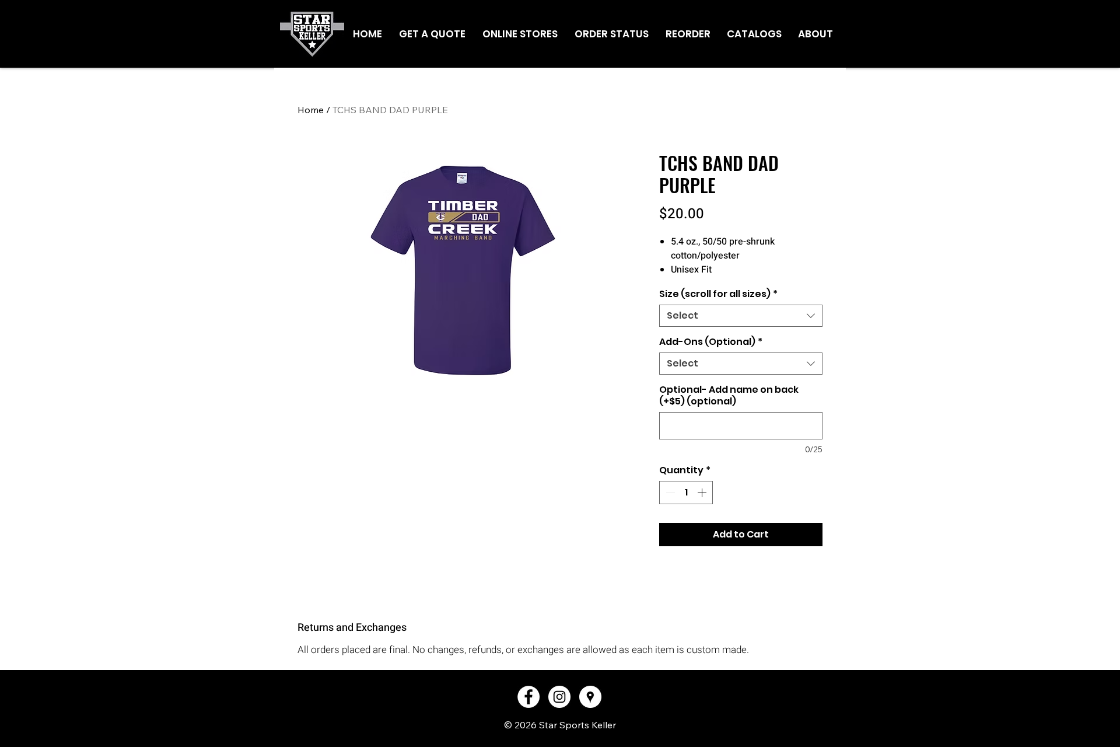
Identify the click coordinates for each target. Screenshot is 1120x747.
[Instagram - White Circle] (559, 697)
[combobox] (740, 316)
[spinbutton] (686, 492)
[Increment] (703, 492)
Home (311, 110)
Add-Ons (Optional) (710, 342)
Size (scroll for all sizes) (718, 294)
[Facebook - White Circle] (528, 697)
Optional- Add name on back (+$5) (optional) (729, 395)
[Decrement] (669, 492)
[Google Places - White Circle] (590, 697)
